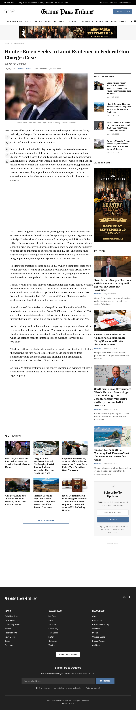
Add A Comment (46, 521)
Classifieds (103, 3)
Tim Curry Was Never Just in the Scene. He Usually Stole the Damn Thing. (17, 463)
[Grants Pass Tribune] (68, 11)
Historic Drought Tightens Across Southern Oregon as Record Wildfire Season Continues (44, 501)
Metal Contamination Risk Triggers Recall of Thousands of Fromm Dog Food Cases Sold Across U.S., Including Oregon (74, 503)
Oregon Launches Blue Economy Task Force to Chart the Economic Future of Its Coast (111, 454)
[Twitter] (7, 143)
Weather (113, 3)
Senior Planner (102, 21)
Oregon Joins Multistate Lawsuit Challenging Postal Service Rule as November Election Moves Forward (43, 465)
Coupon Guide (87, 21)
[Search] (131, 21)
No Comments (41, 69)
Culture (37, 21)
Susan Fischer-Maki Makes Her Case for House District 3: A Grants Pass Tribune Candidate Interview (119, 126)
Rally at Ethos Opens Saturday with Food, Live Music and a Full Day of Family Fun (44, 3)
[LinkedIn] (7, 149)
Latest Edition (123, 12)
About (121, 21)
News (27, 21)
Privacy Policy (118, 529)
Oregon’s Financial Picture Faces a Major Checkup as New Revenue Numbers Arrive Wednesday (118, 145)
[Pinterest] (7, 155)
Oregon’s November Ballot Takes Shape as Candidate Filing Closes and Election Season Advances (110, 339)
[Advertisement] (51, 206)
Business (58, 21)
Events (114, 21)
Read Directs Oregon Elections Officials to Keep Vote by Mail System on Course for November (112, 285)
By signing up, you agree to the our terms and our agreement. (114, 529)
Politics (97, 294)
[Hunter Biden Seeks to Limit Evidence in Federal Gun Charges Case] (46, 96)
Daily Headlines (125, 3)
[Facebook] (7, 137)
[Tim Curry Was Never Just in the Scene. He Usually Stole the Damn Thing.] (17, 448)
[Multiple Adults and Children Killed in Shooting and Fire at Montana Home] (17, 485)
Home (19, 21)
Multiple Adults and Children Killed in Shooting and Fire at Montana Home (15, 500)
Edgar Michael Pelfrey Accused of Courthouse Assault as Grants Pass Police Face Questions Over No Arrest (74, 464)
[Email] (7, 161)
